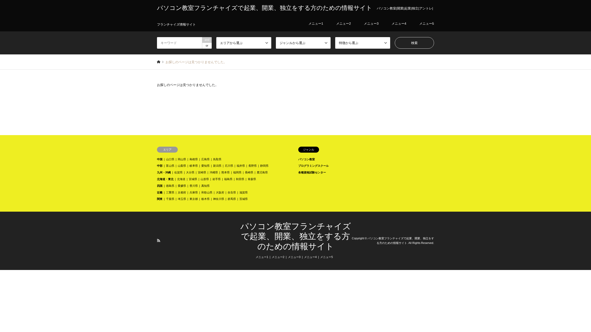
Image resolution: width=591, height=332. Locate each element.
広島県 (205, 159)
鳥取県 (217, 159)
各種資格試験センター (312, 172)
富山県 (170, 165)
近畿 (160, 192)
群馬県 (232, 199)
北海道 (181, 179)
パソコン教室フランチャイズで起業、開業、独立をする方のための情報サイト (295, 236)
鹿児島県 (262, 172)
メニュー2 (278, 257)
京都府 (182, 192)
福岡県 (237, 172)
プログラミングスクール (313, 165)
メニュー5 (326, 257)
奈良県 (232, 192)
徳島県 (170, 185)
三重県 (170, 192)
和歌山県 (206, 192)
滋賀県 (243, 192)
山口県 (170, 159)
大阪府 (220, 192)
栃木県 (205, 199)
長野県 (252, 165)
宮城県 (193, 179)
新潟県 (217, 165)
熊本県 (225, 172)
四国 (160, 185)
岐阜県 (194, 165)
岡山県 (182, 159)
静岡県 (264, 165)
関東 (160, 199)
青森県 (252, 179)
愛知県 (205, 165)
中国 (160, 159)
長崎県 (249, 172)
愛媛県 (182, 185)
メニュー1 (262, 257)
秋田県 (240, 179)
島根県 (194, 159)
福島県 (228, 179)
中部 (160, 165)
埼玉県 (182, 199)
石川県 (229, 165)
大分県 (190, 172)
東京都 (194, 199)
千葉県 (170, 199)
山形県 (205, 179)
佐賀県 (178, 172)
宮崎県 (202, 172)
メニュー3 (294, 257)
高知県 (205, 185)
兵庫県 (194, 192)
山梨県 (182, 165)
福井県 (241, 165)
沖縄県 (214, 172)
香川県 (194, 185)
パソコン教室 (306, 159)
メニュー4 (310, 257)
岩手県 (216, 179)
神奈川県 (218, 199)
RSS (158, 240)
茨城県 (243, 199)
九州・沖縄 (164, 172)
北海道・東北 (165, 179)
